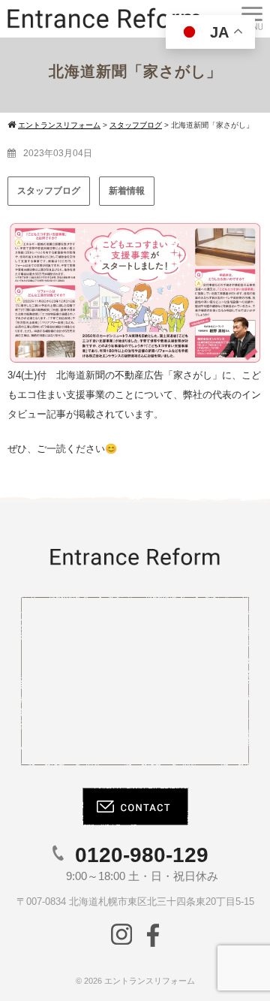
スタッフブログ (48, 190)
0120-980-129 (141, 855)
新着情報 (127, 190)
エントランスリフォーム (149, 980)
